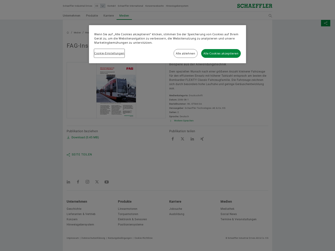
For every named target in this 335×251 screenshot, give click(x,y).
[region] (167, 44)
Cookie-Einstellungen (109, 53)
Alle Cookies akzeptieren (220, 53)
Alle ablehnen (185, 53)
